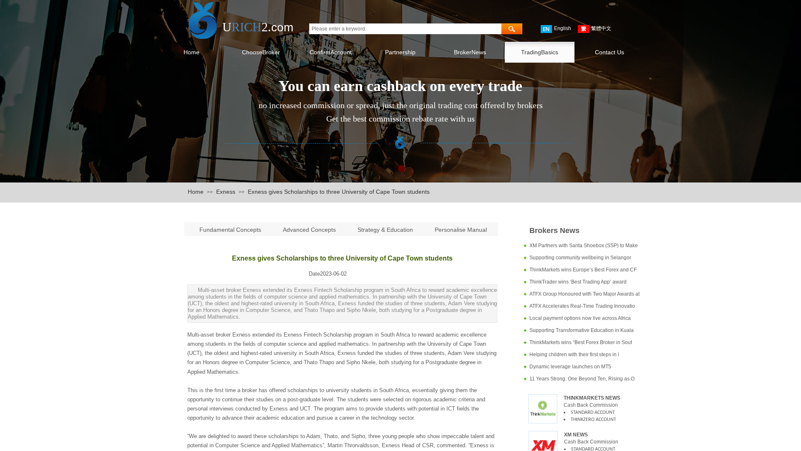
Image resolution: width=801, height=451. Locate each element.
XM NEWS (576, 435)
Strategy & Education (385, 229)
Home (196, 191)
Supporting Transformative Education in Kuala (581, 330)
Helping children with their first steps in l (574, 354)
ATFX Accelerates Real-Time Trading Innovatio (582, 306)
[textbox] (405, 28)
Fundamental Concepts (231, 229)
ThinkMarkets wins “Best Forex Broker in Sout (580, 342)
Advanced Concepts (309, 229)
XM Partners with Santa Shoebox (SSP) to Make (583, 245)
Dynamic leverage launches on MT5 (570, 367)
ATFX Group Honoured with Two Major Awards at (584, 294)
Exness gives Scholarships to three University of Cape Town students (339, 191)
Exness (225, 191)
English (562, 28)
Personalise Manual (461, 229)
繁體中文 (601, 28)
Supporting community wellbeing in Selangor (580, 258)
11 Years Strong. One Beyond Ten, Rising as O (582, 379)
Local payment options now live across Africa (580, 318)
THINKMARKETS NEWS (592, 398)
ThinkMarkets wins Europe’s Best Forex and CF (583, 270)
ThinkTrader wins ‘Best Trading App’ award (578, 282)
